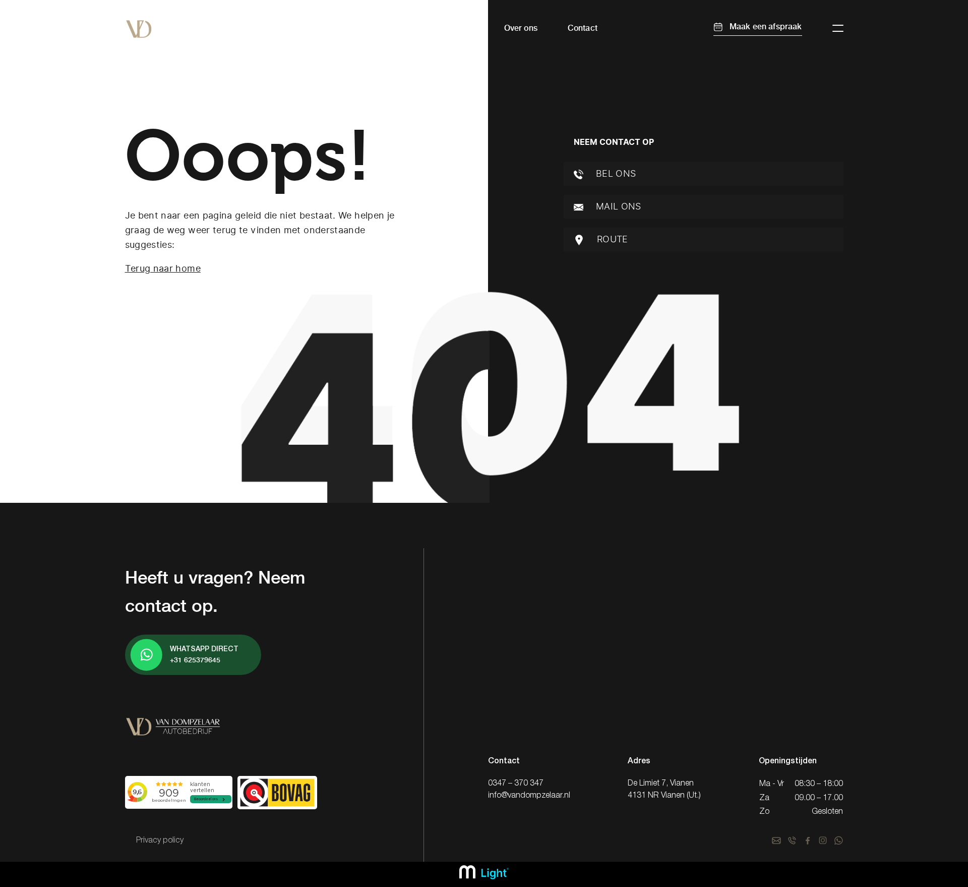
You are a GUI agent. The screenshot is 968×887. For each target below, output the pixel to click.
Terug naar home (163, 268)
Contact (582, 28)
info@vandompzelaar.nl (529, 795)
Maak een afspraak (765, 26)
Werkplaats (452, 28)
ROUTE (611, 239)
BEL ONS (614, 173)
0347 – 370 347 (515, 783)
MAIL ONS (617, 206)
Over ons (520, 28)
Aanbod (385, 28)
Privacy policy (160, 840)
